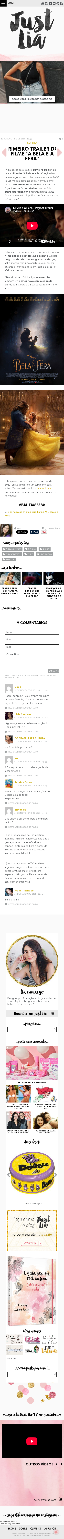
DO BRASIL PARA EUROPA (29, 738)
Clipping (35, 1528)
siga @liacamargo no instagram (32, 1515)
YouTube (42, 3)
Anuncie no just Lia (30, 1013)
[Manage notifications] (56, 1531)
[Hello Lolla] (49, 1339)
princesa (10, 559)
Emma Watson (13, 554)
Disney (46, 549)
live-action (46, 554)
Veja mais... (13, 1358)
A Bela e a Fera (13, 549)
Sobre (23, 1528)
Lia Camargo (24, 1535)
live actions (43, 488)
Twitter (54, 3)
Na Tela (32, 143)
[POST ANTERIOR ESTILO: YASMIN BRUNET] (4, 152)
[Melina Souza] (14, 1350)
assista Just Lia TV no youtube (32, 1415)
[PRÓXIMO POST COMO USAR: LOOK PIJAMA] (60, 152)
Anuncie (50, 1528)
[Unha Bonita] (14, 1339)
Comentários (52, 528)
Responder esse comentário (23, 708)
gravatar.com (12, 677)
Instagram (46, 3)
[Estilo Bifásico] (32, 1350)
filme (30, 554)
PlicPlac (47, 1535)
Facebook (50, 3)
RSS (61, 3)
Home (12, 1528)
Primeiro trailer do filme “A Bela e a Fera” (32, 154)
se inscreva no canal (45, 1500)
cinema (32, 549)
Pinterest (57, 3)
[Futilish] (32, 1339)
